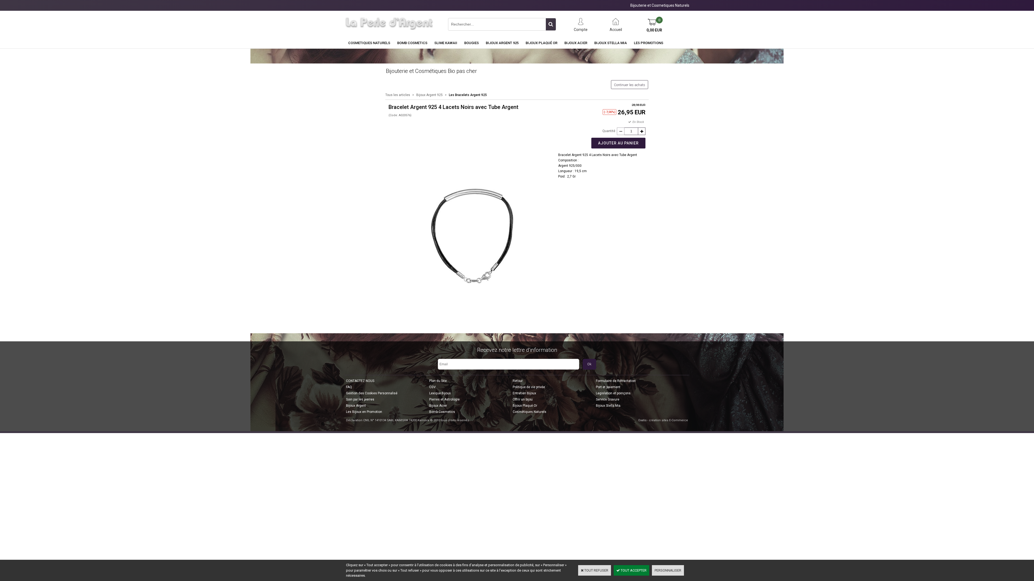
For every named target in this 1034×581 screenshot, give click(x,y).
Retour (518, 381)
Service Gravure (607, 399)
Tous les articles (397, 95)
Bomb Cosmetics (442, 412)
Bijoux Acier (575, 43)
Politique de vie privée (529, 387)
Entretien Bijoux (524, 393)
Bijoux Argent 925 (502, 43)
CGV (432, 387)
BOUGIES (471, 43)
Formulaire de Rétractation (616, 381)
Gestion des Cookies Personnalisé (371, 393)
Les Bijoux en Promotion (364, 412)
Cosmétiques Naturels (529, 412)
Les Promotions (648, 43)
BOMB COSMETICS (412, 43)
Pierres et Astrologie (444, 399)
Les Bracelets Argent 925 (468, 95)
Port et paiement (608, 387)
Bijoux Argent (356, 406)
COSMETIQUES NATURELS (369, 43)
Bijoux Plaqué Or (541, 43)
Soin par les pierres (360, 399)
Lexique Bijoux (440, 393)
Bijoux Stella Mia (610, 43)
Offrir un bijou (523, 399)
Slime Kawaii (445, 43)
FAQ (349, 387)
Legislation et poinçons (613, 393)
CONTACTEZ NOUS (360, 381)
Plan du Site (438, 381)
